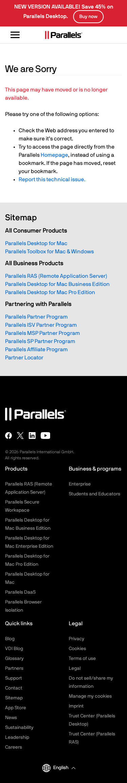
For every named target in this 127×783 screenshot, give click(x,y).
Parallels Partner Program (36, 317)
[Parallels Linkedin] (32, 435)
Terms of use (82, 658)
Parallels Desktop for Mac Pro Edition (50, 292)
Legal (75, 668)
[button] (64, 768)
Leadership (17, 737)
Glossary (14, 658)
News (11, 717)
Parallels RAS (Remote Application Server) (56, 276)
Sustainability (19, 727)
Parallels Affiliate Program (36, 349)
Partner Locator (24, 357)
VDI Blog (14, 648)
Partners (14, 668)
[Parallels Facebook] (8, 435)
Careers (13, 747)
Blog (10, 638)
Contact (13, 688)
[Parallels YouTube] (45, 435)
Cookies (77, 648)
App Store (15, 707)
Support (13, 678)
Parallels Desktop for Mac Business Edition (57, 284)
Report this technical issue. (52, 179)
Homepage (54, 155)
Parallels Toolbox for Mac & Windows (49, 251)
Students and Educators (94, 494)
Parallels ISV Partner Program (41, 325)
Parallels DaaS (20, 592)
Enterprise (80, 484)
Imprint (76, 706)
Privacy (76, 638)
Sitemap (14, 698)
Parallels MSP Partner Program (42, 333)
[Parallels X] (20, 435)
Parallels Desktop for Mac (36, 243)
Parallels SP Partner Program (40, 341)
